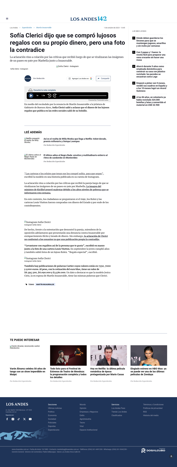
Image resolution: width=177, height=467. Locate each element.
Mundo (83, 404)
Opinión (83, 408)
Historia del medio (151, 415)
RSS (145, 412)
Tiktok (18, 419)
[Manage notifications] (171, 456)
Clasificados (116, 415)
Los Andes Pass (118, 408)
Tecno (82, 422)
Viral (82, 426)
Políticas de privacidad (152, 408)
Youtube (30, 419)
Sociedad (52, 419)
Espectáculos (27, 27)
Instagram (12, 419)
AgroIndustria (85, 419)
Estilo (82, 415)
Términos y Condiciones (153, 404)
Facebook (7, 419)
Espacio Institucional (88, 430)
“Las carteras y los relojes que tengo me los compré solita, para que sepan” (63, 173)
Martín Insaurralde (45, 284)
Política (51, 412)
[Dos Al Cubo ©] (153, 452)
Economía (52, 415)
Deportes (52, 426)
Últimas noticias (55, 408)
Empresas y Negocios (89, 412)
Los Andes (14, 28)
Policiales (52, 422)
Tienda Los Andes (119, 412)
